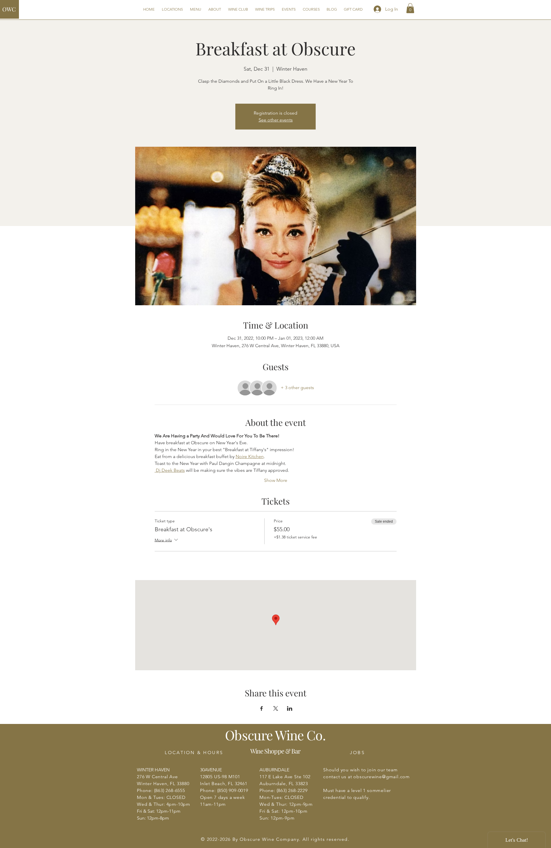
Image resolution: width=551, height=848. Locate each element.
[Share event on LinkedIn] (289, 708)
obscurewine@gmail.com (381, 776)
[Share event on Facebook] (261, 708)
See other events (276, 120)
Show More (275, 480)
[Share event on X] (275, 708)
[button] (410, 8)
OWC (9, 9)
